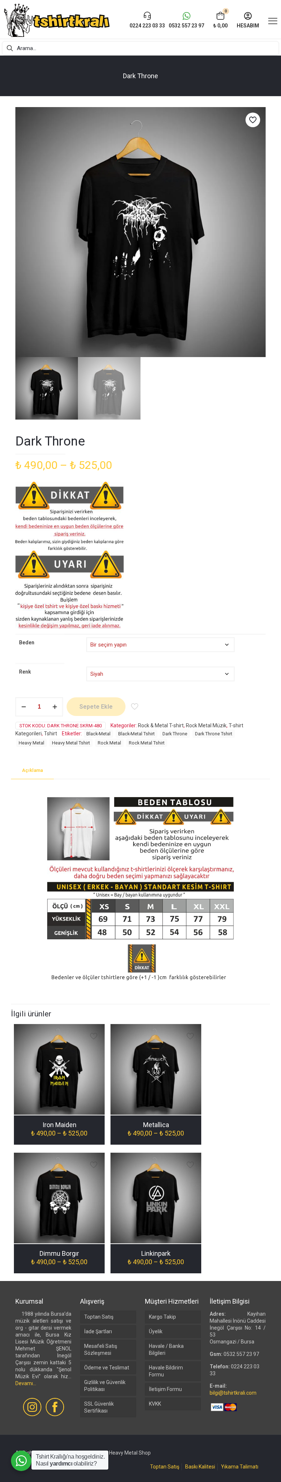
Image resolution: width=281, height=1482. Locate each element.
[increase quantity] (54, 707)
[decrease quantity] (23, 707)
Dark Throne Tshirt (213, 733)
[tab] (32, 770)
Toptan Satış (98, 1317)
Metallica (156, 1125)
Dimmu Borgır (59, 1253)
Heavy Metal (31, 743)
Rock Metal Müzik (206, 725)
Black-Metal (98, 733)
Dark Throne (174, 733)
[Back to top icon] (246, 1467)
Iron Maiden (59, 1125)
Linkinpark (156, 1253)
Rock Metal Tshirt (147, 743)
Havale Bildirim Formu (166, 1371)
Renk (25, 672)
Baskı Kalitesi (200, 1467)
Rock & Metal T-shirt (161, 725)
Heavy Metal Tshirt (71, 743)
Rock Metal (109, 743)
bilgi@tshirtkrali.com (233, 1393)
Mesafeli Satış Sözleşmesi (100, 1349)
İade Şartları (98, 1331)
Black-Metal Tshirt (136, 733)
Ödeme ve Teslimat (106, 1368)
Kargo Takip (162, 1317)
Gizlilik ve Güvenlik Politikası (104, 1385)
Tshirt (50, 733)
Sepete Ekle (96, 706)
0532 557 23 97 (241, 1354)
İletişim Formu (165, 1389)
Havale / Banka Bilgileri (166, 1349)
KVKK (155, 1404)
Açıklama (32, 770)
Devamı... (25, 1383)
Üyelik (155, 1331)
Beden (26, 642)
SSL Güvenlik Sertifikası (99, 1407)
